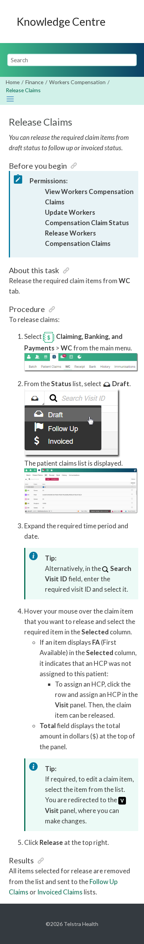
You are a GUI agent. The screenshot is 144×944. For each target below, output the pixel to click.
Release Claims (23, 90)
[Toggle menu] (129, 22)
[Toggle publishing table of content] (10, 99)
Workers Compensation (77, 82)
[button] (74, 165)
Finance (34, 82)
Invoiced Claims (60, 892)
